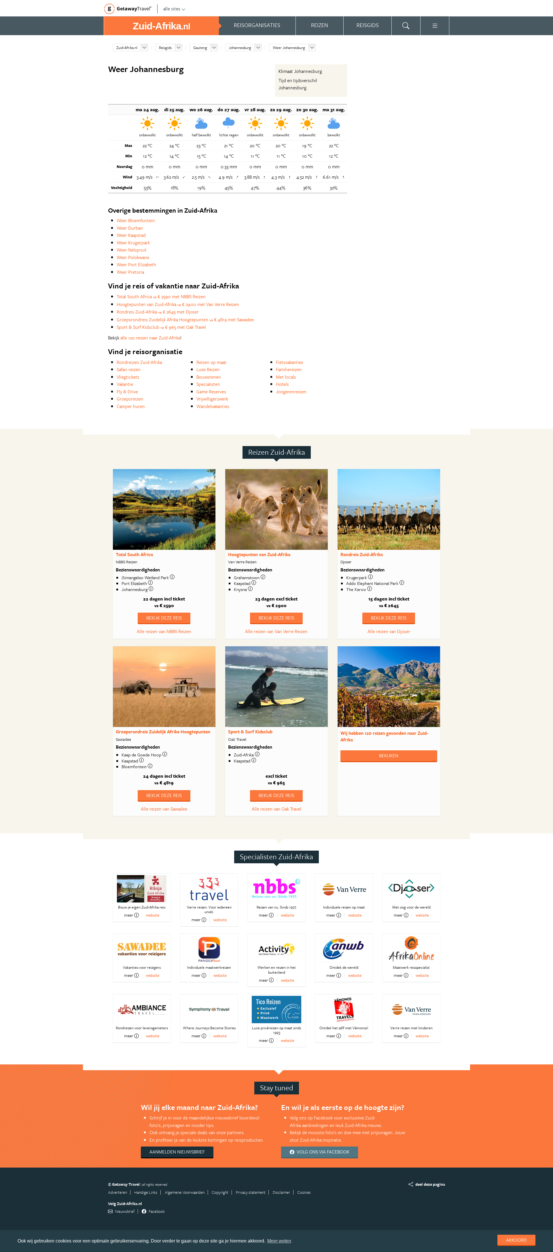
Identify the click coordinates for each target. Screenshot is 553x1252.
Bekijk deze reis (164, 617)
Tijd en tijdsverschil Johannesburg (298, 84)
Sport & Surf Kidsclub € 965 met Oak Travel (161, 327)
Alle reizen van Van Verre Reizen (276, 631)
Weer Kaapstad (131, 235)
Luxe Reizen (208, 369)
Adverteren (117, 1192)
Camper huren (131, 406)
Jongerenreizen (291, 391)
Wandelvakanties (212, 406)
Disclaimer (281, 1192)
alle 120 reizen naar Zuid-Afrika (150, 337)
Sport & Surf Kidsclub (250, 731)
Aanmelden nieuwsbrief (177, 1151)
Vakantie (125, 384)
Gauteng (200, 47)
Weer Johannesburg (289, 47)
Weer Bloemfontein (136, 220)
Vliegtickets (128, 376)
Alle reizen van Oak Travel (276, 809)
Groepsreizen (130, 398)
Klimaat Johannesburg (300, 71)
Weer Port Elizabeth (136, 264)
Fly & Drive (127, 391)
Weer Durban (130, 227)
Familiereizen (289, 369)
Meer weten (279, 1240)
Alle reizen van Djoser (389, 631)
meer (128, 915)
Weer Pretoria (130, 272)
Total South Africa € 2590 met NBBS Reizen (161, 296)
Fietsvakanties (289, 362)
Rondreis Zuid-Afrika (361, 554)
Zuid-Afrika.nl (126, 47)
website (152, 915)
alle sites (171, 8)
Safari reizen (129, 369)
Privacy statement (251, 1192)
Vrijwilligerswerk (212, 398)
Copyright (220, 1192)
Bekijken (388, 755)
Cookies (304, 1192)
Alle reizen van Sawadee (164, 809)
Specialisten (208, 384)
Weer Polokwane (133, 257)
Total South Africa (134, 554)
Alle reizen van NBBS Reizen (164, 631)
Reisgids (165, 47)
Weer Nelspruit (132, 249)
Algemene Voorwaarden (184, 1192)
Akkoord (516, 1239)
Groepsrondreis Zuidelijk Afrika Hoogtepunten (163, 731)
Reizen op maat (211, 362)
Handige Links (145, 1192)
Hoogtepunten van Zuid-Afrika (259, 554)
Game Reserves (211, 391)
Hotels (282, 384)
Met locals (286, 376)
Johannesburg (240, 47)
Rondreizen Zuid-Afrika (139, 362)
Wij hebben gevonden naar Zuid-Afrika (384, 736)
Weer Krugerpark (133, 242)
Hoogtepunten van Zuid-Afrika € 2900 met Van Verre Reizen (178, 304)
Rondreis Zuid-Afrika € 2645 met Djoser (158, 311)
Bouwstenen (208, 376)
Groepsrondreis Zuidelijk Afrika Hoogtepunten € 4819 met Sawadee (185, 319)
